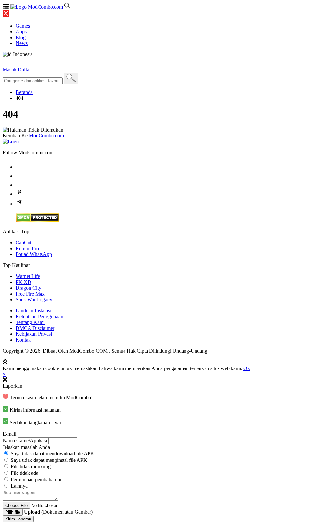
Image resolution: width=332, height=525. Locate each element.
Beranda (24, 92)
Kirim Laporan (18, 519)
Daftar (24, 69)
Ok (246, 368)
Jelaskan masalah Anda (26, 447)
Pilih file (12, 512)
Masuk (10, 69)
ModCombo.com (46, 135)
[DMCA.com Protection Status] (37, 220)
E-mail (9, 434)
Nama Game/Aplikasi (25, 440)
